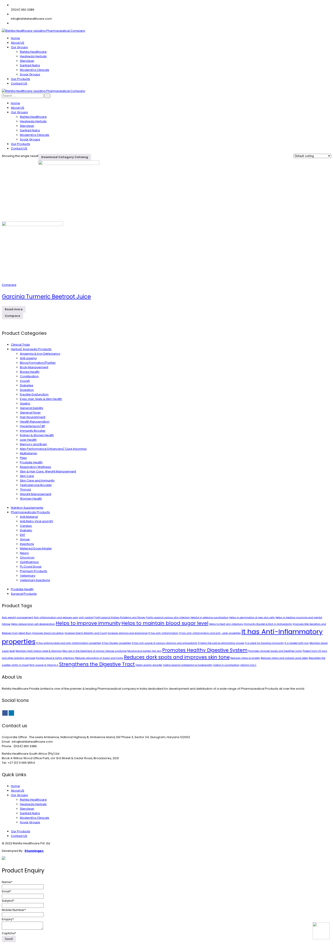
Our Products (20, 831)
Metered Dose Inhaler (36, 548)
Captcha (9, 933)
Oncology (27, 557)
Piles (23, 458)
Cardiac (26, 526)
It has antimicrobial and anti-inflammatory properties (68, 643)
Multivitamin (28, 453)
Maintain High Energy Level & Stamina (39, 651)
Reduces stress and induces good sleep (284, 658)
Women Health (31, 498)
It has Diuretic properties (116, 643)
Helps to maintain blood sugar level (164, 623)
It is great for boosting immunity (264, 643)
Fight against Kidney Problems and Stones (119, 617)
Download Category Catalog (64, 157)
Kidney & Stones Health (37, 435)
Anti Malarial (29, 517)
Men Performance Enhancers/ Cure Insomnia (53, 449)
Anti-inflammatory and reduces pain (56, 617)
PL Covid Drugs (30, 566)
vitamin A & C (248, 665)
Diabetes (26, 385)
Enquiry (8, 919)
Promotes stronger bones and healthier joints (275, 651)
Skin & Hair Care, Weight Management (48, 471)
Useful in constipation (226, 665)
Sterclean (27, 809)
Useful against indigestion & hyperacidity (187, 665)
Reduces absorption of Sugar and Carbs (99, 658)
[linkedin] (11, 713)
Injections (27, 544)
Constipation (29, 376)
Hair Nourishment (32, 417)
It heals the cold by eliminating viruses (221, 643)
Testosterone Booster (36, 485)
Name (7, 882)
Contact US (19, 836)
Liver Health (28, 440)
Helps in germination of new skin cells (252, 617)
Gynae (25, 539)
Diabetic (26, 530)
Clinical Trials (20, 344)
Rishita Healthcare (33, 799)
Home (15, 786)
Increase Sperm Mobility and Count (86, 633)
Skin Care (27, 476)
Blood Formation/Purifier (38, 363)
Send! (9, 939)
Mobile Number (14, 910)
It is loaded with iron (297, 643)
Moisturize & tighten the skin (144, 651)
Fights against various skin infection (168, 617)
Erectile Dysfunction (34, 394)
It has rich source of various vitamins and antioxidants (164, 643)
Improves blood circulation (48, 633)
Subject (8, 900)
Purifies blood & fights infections (55, 658)
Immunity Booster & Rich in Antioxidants (268, 624)
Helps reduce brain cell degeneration (33, 624)
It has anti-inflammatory (163, 633)
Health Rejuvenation (34, 421)
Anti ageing (28, 358)
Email (6, 891)
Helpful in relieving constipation (210, 617)
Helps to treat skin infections (226, 624)
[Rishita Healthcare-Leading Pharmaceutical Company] (43, 31)
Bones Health (29, 372)
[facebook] (5, 713)
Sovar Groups (30, 822)
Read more (14, 309)
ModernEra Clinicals (34, 818)
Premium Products (33, 571)
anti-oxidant (86, 617)
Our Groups (19, 795)
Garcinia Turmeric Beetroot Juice (46, 296)
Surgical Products (24, 594)
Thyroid (25, 489)
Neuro (24, 553)
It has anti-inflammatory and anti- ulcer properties (210, 633)
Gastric (25, 403)
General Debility (31, 408)
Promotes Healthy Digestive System (205, 650)
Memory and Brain (33, 444)
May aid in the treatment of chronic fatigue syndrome (94, 651)
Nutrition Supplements (27, 508)
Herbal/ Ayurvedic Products (31, 349)
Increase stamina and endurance (128, 633)
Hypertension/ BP (32, 426)
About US (17, 790)
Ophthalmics (29, 562)
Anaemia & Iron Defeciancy (40, 354)
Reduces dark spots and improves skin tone (177, 657)
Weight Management (35, 494)
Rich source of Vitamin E (43, 665)
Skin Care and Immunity (37, 480)
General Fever (30, 412)
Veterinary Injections (35, 580)
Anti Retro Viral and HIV (36, 521)
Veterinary (27, 575)
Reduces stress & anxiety (245, 658)
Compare (9, 285)
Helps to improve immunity (88, 623)
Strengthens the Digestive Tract (97, 664)
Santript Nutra (30, 813)
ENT (22, 535)
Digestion (27, 390)
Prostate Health (31, 462)
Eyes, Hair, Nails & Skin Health (41, 399)
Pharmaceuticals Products (30, 512)
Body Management (34, 367)
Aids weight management (17, 617)
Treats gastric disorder (148, 665)
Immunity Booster (33, 431)
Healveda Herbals (33, 804)
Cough (25, 381)
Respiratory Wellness (35, 467)
